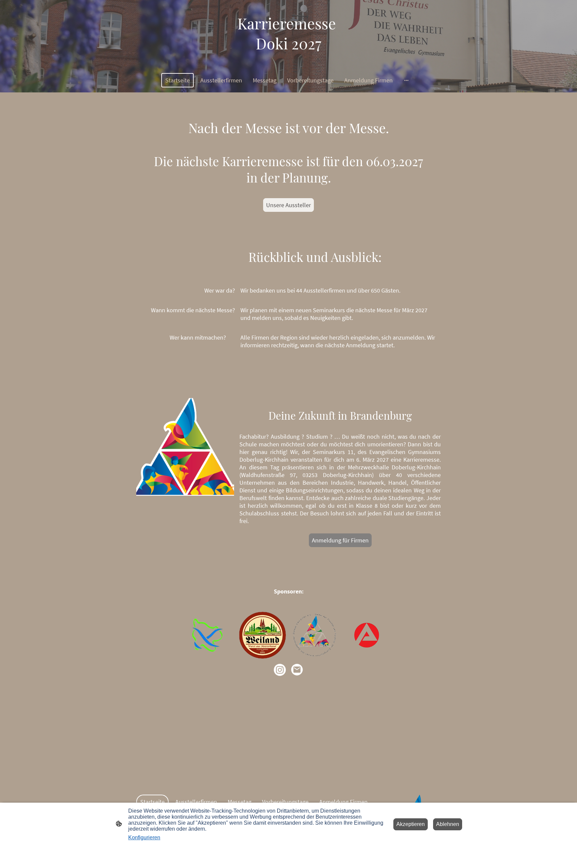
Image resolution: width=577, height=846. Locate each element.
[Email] (297, 670)
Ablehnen (447, 824)
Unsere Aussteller (288, 205)
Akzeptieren (410, 824)
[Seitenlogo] (288, 59)
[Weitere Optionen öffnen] (406, 80)
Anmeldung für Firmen (340, 540)
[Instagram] (280, 670)
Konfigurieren (144, 837)
